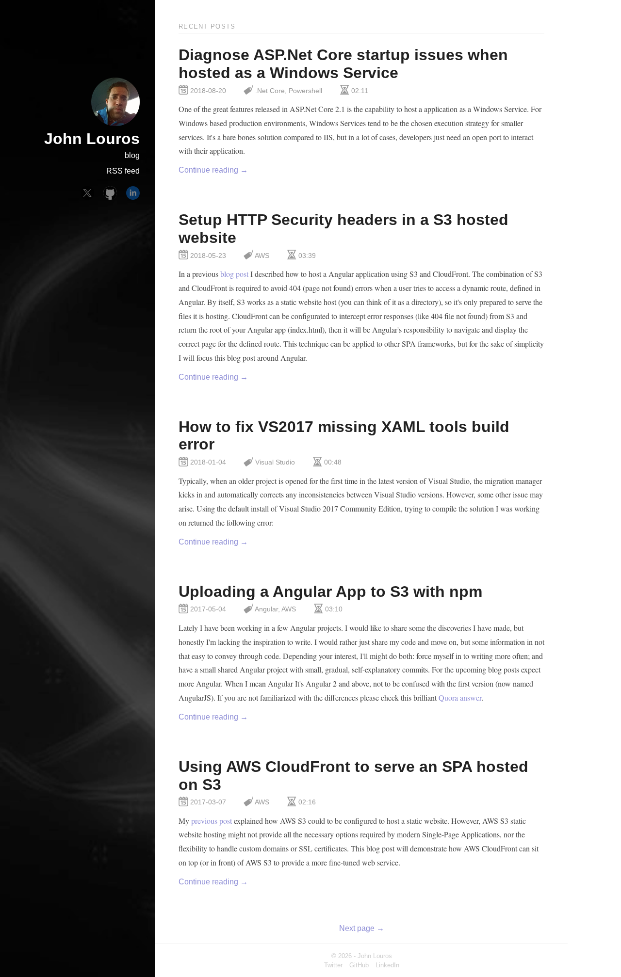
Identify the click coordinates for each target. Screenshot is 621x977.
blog (132, 155)
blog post (234, 274)
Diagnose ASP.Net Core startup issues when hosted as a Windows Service (343, 63)
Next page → (361, 928)
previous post (211, 821)
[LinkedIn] (133, 193)
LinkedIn (387, 965)
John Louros (92, 138)
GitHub (359, 965)
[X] (87, 193)
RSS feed (123, 171)
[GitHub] (110, 193)
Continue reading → (213, 170)
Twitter (333, 965)
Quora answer (460, 697)
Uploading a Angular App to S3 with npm (330, 591)
